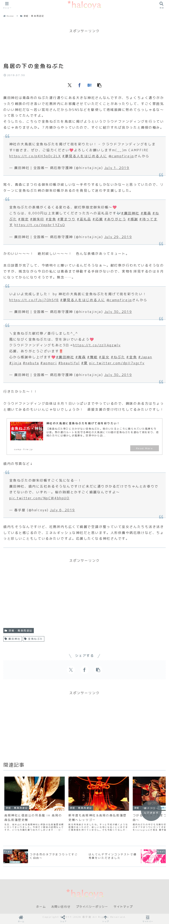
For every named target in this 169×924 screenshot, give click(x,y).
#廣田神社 (130, 213)
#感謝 (133, 219)
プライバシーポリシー (92, 907)
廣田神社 (14, 639)
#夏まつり (67, 219)
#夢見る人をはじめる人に (84, 156)
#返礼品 (84, 219)
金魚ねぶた (35, 639)
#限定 (23, 219)
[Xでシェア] (69, 85)
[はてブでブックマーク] (89, 85)
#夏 (84, 363)
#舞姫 (92, 357)
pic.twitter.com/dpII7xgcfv (117, 363)
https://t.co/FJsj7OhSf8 (34, 300)
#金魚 (51, 219)
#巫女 (104, 357)
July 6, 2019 (62, 510)
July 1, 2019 (116, 168)
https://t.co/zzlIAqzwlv (97, 345)
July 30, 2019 (118, 311)
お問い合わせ (61, 907)
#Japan (145, 357)
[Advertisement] (84, 43)
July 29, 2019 (118, 237)
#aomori (48, 363)
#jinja (15, 363)
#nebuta (31, 363)
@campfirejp (121, 156)
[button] (99, 85)
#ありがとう (115, 219)
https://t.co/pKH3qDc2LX (35, 156)
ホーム (41, 907)
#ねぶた (118, 357)
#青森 (146, 213)
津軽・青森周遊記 (20, 630)
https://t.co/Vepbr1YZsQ (39, 225)
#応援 (98, 219)
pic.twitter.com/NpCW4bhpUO (39, 498)
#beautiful (69, 363)
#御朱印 (37, 219)
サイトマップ (123, 907)
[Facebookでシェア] (79, 85)
